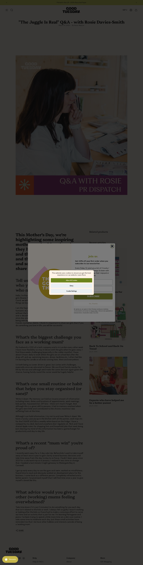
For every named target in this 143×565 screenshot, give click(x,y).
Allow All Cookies (71, 280)
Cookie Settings (71, 291)
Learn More (82, 275)
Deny (71, 286)
